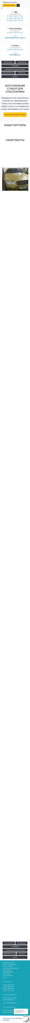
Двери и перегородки (9, 964)
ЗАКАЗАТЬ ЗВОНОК (9, 5)
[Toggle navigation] (18, 5)
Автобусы (22, 73)
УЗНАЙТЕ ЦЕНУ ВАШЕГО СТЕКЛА (15, 114)
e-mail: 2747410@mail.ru (10, 1003)
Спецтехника (8, 62)
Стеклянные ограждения (10, 968)
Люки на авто (7, 970)
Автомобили (22, 62)
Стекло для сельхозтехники (15, 69)
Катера (15, 76)
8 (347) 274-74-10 (8, 990)
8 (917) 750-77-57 (15, 33)
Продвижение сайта (9, 1018)
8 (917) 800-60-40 (15, 50)
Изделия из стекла (8, 962)
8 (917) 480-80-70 (15, 18)
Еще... (4, 977)
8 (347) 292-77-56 (15, 16)
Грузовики (15, 66)
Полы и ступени (8, 966)
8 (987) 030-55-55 (15, 20)
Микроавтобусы (8, 73)
